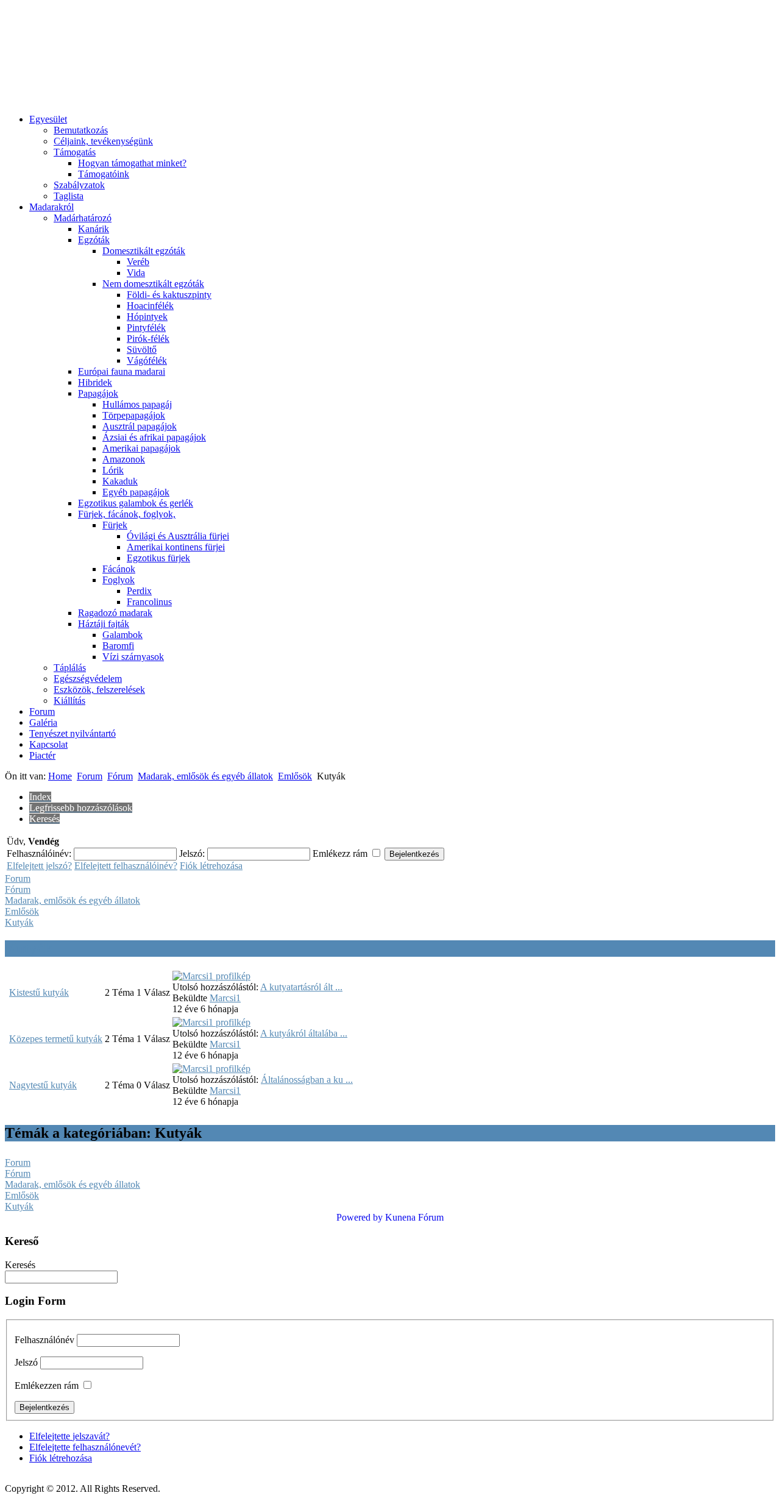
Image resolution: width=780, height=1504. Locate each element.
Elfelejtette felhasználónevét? (85, 1447)
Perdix (139, 591)
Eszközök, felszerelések (99, 689)
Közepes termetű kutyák (55, 1039)
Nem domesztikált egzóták (153, 283)
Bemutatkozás (81, 130)
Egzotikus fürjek (158, 558)
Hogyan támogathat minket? (132, 163)
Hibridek (95, 382)
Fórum (120, 776)
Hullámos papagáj (137, 404)
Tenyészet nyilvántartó (72, 733)
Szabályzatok (79, 185)
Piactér (42, 755)
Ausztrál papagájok (139, 426)
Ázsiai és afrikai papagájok (154, 437)
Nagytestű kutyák (43, 1085)
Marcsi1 (225, 998)
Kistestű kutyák (39, 992)
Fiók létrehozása (211, 865)
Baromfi (118, 645)
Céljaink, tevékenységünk (103, 141)
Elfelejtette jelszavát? (69, 1436)
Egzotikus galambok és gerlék (135, 503)
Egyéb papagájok (135, 492)
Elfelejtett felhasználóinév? (125, 865)
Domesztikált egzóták (143, 251)
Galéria (43, 722)
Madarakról (51, 207)
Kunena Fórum (414, 1217)
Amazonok (123, 459)
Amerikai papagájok (141, 448)
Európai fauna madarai (121, 371)
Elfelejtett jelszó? (39, 865)
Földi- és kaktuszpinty (169, 294)
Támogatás (75, 152)
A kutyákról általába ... (303, 1033)
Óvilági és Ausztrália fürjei (178, 536)
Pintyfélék (146, 327)
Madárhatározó (83, 218)
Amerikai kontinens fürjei (176, 547)
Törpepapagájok (133, 415)
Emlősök (295, 776)
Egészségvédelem (88, 678)
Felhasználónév (44, 1340)
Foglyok (118, 580)
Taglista (68, 196)
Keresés (20, 1265)
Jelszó (26, 1362)
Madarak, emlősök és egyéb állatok (205, 776)
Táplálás (70, 667)
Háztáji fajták (103, 624)
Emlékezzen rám (47, 1385)
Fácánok (118, 569)
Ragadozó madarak (115, 613)
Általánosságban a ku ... (307, 1079)
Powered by (359, 1217)
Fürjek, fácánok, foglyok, (127, 514)
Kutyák (19, 922)
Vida (136, 273)
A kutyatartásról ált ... (301, 987)
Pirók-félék (148, 338)
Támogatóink (103, 174)
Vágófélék (147, 360)
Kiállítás (69, 700)
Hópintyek (147, 316)
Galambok (122, 635)
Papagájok (98, 393)
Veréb (138, 262)
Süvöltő (142, 349)
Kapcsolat (48, 744)
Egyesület (48, 119)
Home (60, 776)
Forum (42, 711)
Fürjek (114, 525)
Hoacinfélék (150, 305)
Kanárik (93, 229)
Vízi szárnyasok (133, 656)
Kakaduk (120, 481)
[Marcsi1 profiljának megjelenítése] (211, 976)
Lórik (113, 470)
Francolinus (149, 602)
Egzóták (94, 240)
